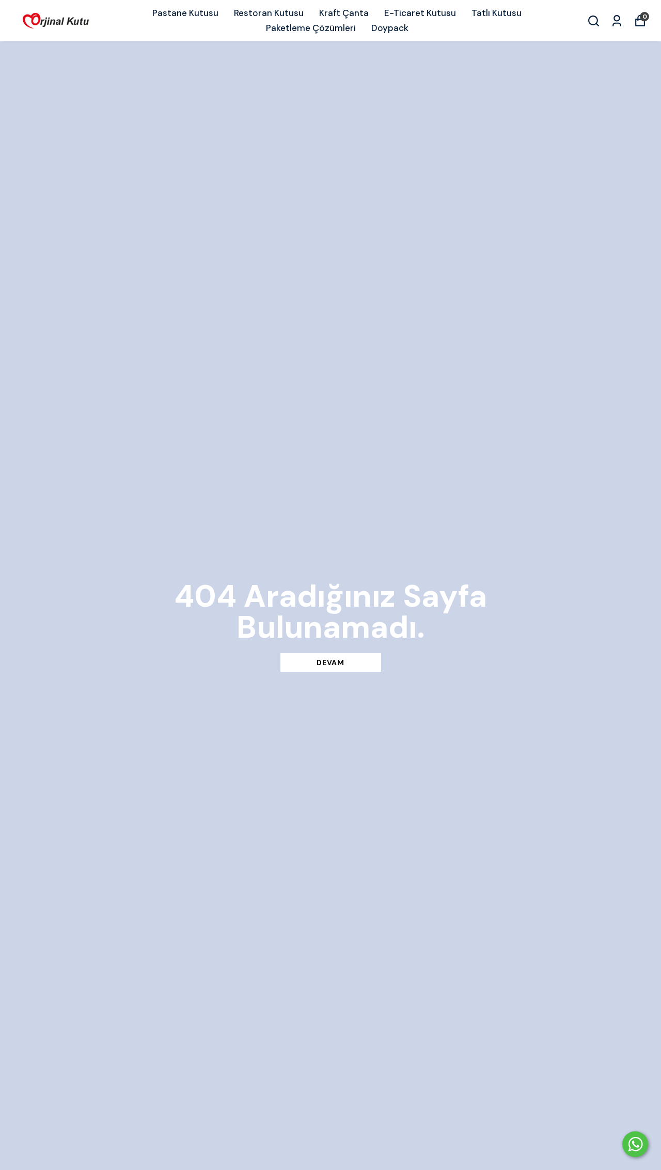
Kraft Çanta (344, 13)
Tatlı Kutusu (496, 13)
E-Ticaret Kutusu (420, 13)
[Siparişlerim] (616, 20)
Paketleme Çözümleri (311, 28)
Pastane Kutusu (185, 13)
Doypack (389, 28)
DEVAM (330, 662)
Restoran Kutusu (269, 13)
